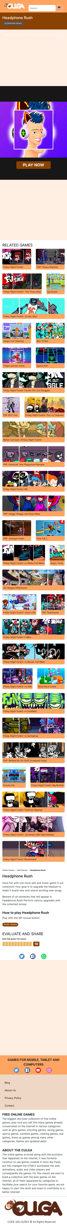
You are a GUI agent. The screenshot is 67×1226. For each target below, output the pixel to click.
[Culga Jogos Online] (33, 1207)
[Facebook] (33, 956)
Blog (7, 1082)
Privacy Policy (13, 1097)
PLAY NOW (33, 165)
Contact (9, 1105)
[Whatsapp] (43, 956)
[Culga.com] (15, 6)
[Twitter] (22, 956)
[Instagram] (49, 1070)
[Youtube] (38, 1070)
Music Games (10, 924)
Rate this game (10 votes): (14, 939)
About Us (10, 1090)
